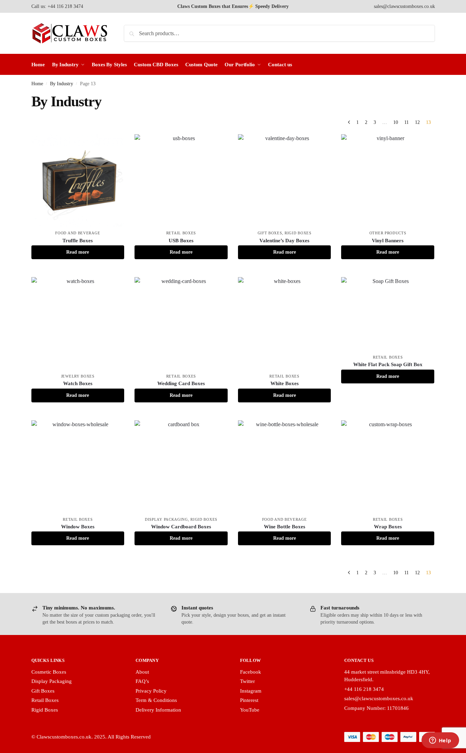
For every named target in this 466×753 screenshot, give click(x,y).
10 (395, 122)
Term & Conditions (156, 700)
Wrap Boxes (388, 526)
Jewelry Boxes (78, 376)
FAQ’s (142, 681)
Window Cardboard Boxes (181, 526)
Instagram (250, 691)
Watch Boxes (77, 383)
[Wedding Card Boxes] (181, 323)
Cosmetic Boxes (48, 672)
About (142, 672)
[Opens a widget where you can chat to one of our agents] (440, 741)
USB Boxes (181, 240)
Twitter (247, 681)
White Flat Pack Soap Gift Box (388, 364)
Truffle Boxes (77, 240)
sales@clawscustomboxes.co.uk (404, 6)
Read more (77, 252)
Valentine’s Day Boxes (284, 240)
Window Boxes (78, 526)
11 (406, 122)
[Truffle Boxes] (78, 180)
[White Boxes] (284, 323)
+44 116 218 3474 (364, 689)
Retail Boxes (181, 233)
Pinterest (249, 700)
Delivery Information (158, 710)
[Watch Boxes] (78, 323)
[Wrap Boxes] (387, 467)
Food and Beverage (77, 233)
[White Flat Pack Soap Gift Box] (387, 314)
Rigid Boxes (298, 233)
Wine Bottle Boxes (284, 526)
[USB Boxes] (181, 180)
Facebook (250, 672)
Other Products (387, 233)
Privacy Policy (151, 691)
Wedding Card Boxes (181, 383)
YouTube (249, 710)
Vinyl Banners (388, 240)
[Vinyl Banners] (387, 180)
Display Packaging (166, 519)
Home (37, 83)
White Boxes (284, 383)
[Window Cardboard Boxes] (181, 467)
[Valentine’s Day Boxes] (284, 180)
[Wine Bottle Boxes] (284, 467)
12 (417, 122)
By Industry (61, 83)
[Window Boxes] (78, 467)
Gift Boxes (270, 233)
